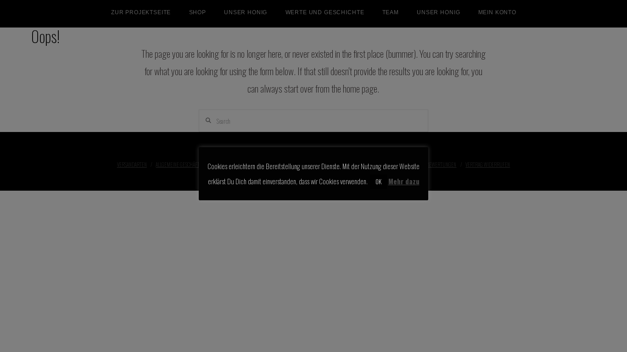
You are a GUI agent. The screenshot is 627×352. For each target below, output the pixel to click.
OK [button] (378, 181)
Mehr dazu (404, 181)
